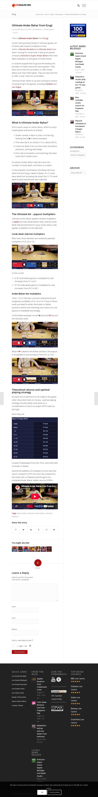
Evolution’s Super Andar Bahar (34, 55)
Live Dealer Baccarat (19, 684)
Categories (74, 151)
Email (13, 618)
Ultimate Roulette (26, 49)
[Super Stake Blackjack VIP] (2, 398)
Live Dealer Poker (18, 689)
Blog (14, 14)
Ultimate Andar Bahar (36, 513)
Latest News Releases (78, 47)
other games (59, 14)
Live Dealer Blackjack (19, 680)
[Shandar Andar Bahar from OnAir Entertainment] (20, 549)
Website (14, 629)
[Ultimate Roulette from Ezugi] (49, 549)
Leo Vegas (16, 87)
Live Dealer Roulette (19, 676)
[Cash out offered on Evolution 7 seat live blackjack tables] (96, 398)
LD (16, 33)
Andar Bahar (22, 513)
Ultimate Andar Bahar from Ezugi (32, 25)
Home (47, 14)
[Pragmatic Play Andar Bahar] (26, 549)
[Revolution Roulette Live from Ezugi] (37, 549)
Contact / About (17, 705)
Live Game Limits (18, 693)
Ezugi (45, 38)
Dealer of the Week (19, 697)
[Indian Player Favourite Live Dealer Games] (14, 549)
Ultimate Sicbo (45, 49)
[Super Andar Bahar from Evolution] (32, 549)
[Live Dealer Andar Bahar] (43, 549)
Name (14, 606)
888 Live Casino (78, 678)
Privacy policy (54, 792)
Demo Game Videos (19, 701)
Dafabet (49, 84)
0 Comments (37, 29)
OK (42, 792)
